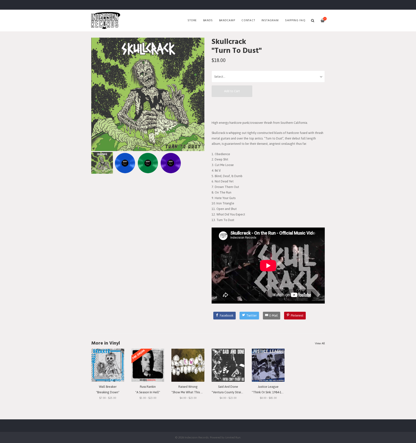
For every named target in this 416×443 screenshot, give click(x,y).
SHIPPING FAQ (295, 20)
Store (192, 20)
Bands (208, 20)
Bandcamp (227, 20)
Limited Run (232, 437)
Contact (248, 20)
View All (320, 343)
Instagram (270, 20)
